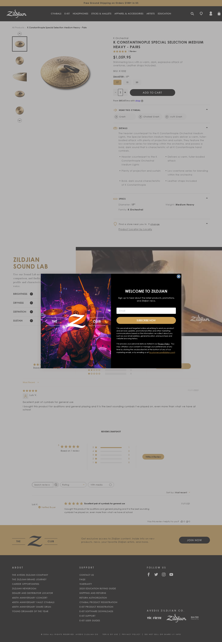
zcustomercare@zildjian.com (162, 352)
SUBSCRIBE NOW (146, 320)
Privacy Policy (164, 343)
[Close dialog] (178, 276)
